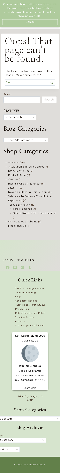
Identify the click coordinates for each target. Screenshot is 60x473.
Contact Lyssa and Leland (29, 325)
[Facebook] (7, 267)
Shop (18, 296)
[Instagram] (15, 267)
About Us (20, 321)
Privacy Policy (23, 309)
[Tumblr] (29, 267)
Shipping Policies (24, 317)
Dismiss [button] (30, 22)
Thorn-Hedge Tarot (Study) (30, 305)
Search (7, 94)
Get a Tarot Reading (26, 300)
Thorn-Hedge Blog (25, 292)
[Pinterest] (22, 267)
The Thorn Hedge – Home (29, 288)
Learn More (30, 388)
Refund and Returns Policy (30, 313)
